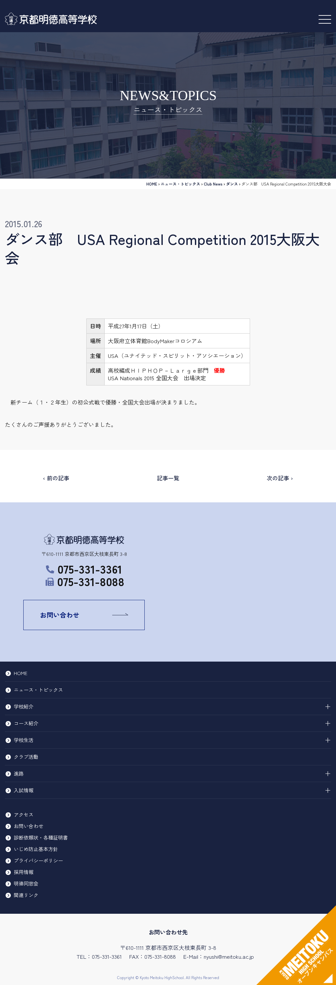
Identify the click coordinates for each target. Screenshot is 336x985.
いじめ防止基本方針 (36, 848)
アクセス (23, 814)
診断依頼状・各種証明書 (41, 837)
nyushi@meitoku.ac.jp (229, 956)
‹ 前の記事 (56, 478)
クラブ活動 (26, 756)
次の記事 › (280, 478)
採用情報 (23, 871)
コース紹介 (26, 723)
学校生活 (23, 739)
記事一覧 (168, 478)
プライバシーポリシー (38, 860)
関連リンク (26, 894)
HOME (151, 183)
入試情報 (23, 790)
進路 (19, 773)
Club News (213, 183)
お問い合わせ (59, 615)
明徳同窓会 (26, 883)
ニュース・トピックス (180, 183)
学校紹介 (23, 706)
